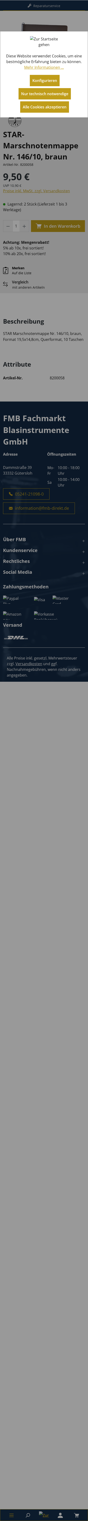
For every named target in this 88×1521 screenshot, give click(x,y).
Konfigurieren (44, 80)
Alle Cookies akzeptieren (44, 107)
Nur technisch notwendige (44, 93)
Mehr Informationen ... (44, 67)
